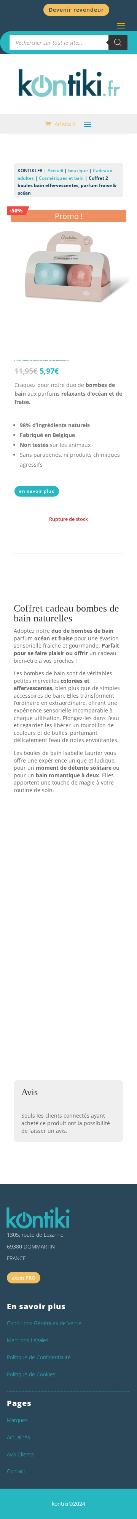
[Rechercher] (117, 42)
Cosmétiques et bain (61, 178)
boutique (78, 170)
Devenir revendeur (76, 9)
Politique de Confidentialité (39, 1357)
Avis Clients (20, 1454)
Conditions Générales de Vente (44, 1323)
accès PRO (23, 1277)
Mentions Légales (28, 1340)
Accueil (55, 170)
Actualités (18, 1437)
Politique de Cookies (31, 1374)
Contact (16, 1471)
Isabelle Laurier (41, 900)
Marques (17, 1420)
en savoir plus (36, 491)
